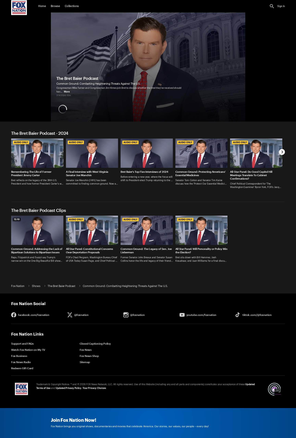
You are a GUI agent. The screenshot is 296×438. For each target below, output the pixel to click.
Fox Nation (17, 286)
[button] (272, 6)
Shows (36, 286)
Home (42, 6)
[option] (38, 166)
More (67, 92)
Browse (55, 6)
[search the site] (272, 6)
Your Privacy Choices (94, 388)
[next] (282, 152)
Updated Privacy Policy (68, 388)
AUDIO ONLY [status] (21, 142)
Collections (72, 6)
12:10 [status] (17, 219)
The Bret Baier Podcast (77, 78)
